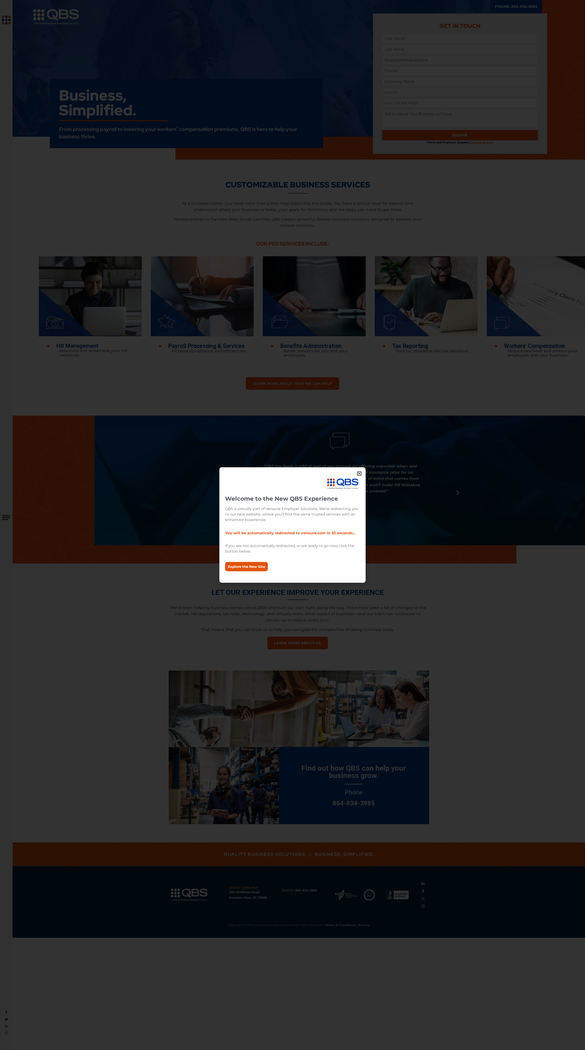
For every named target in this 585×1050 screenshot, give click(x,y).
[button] (359, 473)
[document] (292, 525)
